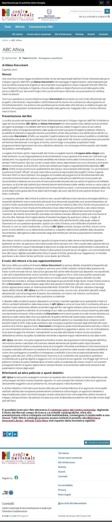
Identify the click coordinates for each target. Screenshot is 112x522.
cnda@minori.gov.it (18, 516)
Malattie (32, 58)
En (101, 3)
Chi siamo (17, 34)
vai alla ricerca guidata (93, 17)
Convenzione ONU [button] (41, 26)
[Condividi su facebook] (5, 434)
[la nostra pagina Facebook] (16, 477)
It (108, 3)
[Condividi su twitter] (9, 434)
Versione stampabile (99, 442)
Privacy (62, 490)
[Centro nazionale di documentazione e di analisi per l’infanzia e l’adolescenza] (18, 14)
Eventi (91, 34)
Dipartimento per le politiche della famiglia (23, 3)
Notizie (80, 34)
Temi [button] (7, 26)
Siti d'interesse (63, 34)
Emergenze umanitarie (50, 58)
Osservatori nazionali (39, 34)
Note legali (64, 494)
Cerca (107, 11)
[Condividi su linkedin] (15, 434)
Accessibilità (65, 485)
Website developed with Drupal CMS (74, 516)
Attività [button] (20, 26)
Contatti (103, 34)
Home (5, 40)
